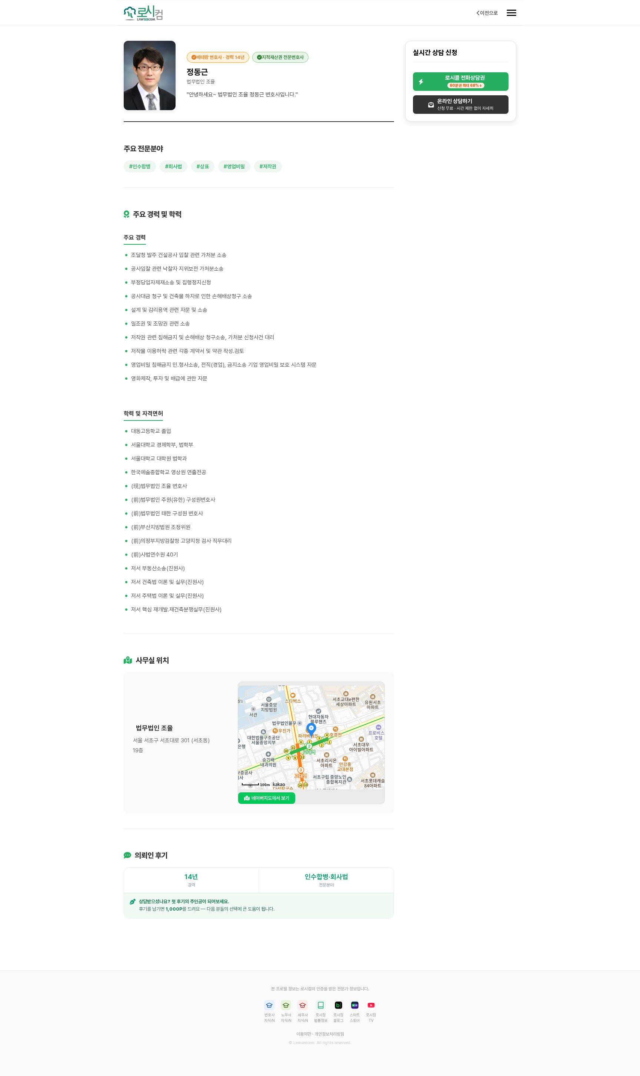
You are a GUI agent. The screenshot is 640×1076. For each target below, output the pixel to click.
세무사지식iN (302, 1018)
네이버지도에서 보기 (270, 798)
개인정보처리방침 (329, 1034)
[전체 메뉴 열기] (511, 13)
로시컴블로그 (338, 1018)
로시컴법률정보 (320, 1018)
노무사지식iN (286, 1018)
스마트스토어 (355, 1018)
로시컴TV (371, 1018)
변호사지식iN (269, 1018)
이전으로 (489, 13)
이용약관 (303, 1034)
